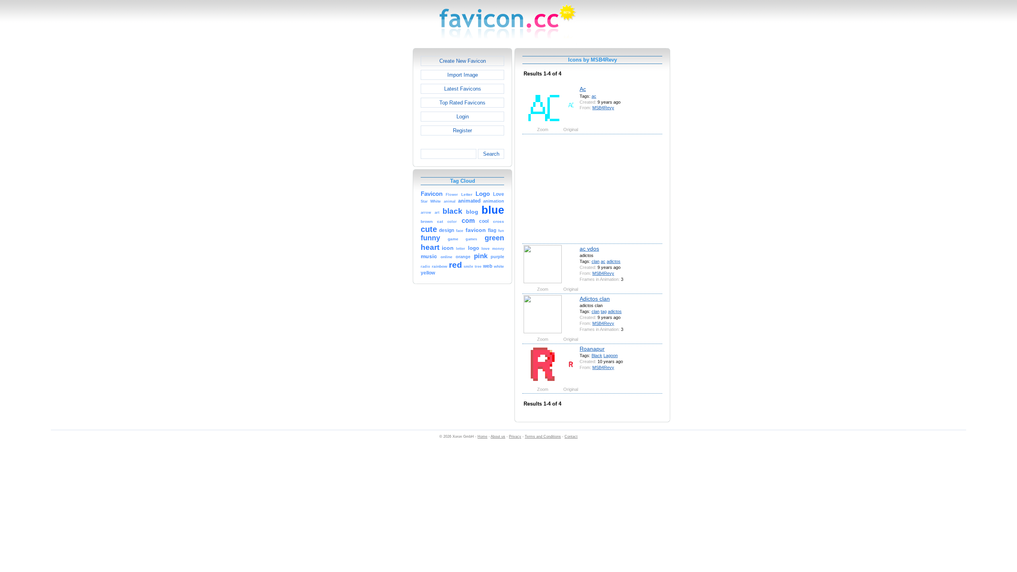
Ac (583, 89)
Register (462, 130)
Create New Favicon (462, 61)
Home (482, 437)
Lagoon (610, 355)
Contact (571, 437)
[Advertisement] (378, 167)
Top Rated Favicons (462, 103)
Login (462, 117)
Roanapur (592, 349)
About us (498, 437)
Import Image (462, 75)
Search (491, 154)
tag (604, 311)
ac (594, 96)
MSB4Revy (603, 107)
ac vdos (589, 248)
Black (597, 355)
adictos (614, 261)
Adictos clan (595, 299)
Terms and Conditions (543, 437)
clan (595, 261)
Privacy (515, 437)
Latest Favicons (462, 89)
